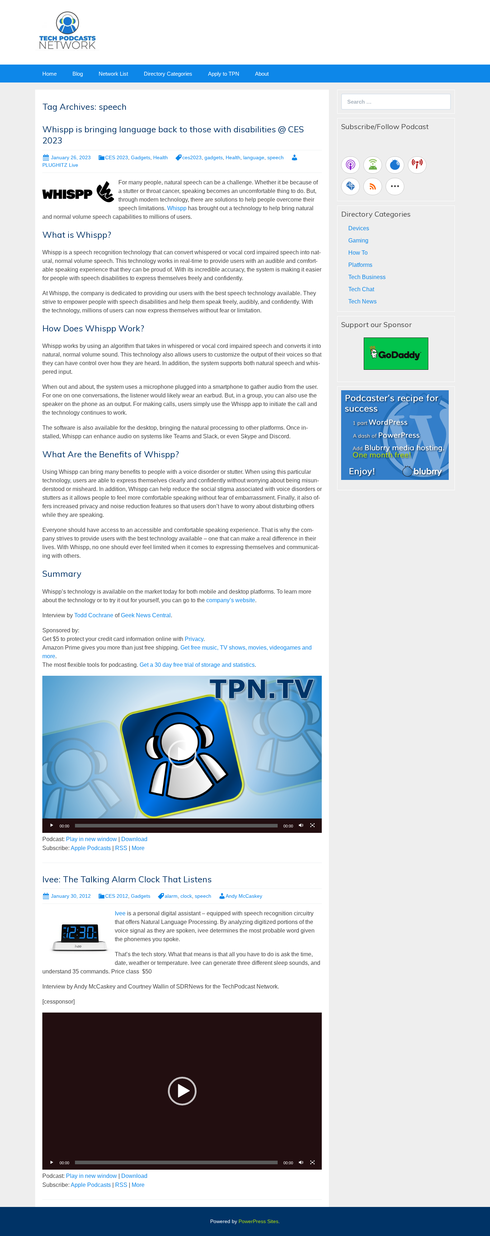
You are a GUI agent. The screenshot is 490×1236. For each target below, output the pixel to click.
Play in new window (91, 839)
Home (49, 74)
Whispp (177, 208)
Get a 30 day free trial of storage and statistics (197, 665)
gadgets (213, 157)
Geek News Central (146, 615)
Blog (77, 74)
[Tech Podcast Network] (67, 30)
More (138, 848)
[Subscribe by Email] (350, 186)
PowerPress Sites (258, 1221)
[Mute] (301, 825)
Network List (113, 74)
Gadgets (140, 157)
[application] (182, 754)
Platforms (360, 265)
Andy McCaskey (244, 896)
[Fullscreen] (312, 825)
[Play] (51, 825)
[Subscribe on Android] (372, 165)
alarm (171, 896)
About (262, 74)
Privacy (194, 639)
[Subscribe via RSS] (372, 186)
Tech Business (367, 277)
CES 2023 (116, 157)
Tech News (362, 301)
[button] (182, 754)
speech (275, 157)
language (253, 157)
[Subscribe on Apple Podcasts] (350, 165)
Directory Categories (168, 74)
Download (134, 839)
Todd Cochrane (93, 615)
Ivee (121, 913)
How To (358, 253)
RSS (121, 848)
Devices (358, 228)
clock (186, 896)
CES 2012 (116, 896)
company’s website (230, 600)
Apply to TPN (223, 74)
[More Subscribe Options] (395, 186)
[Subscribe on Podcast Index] (417, 165)
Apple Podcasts (91, 848)
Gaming (358, 240)
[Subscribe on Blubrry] (395, 165)
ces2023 (192, 157)
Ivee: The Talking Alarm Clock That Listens (127, 879)
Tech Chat (361, 289)
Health (160, 157)
